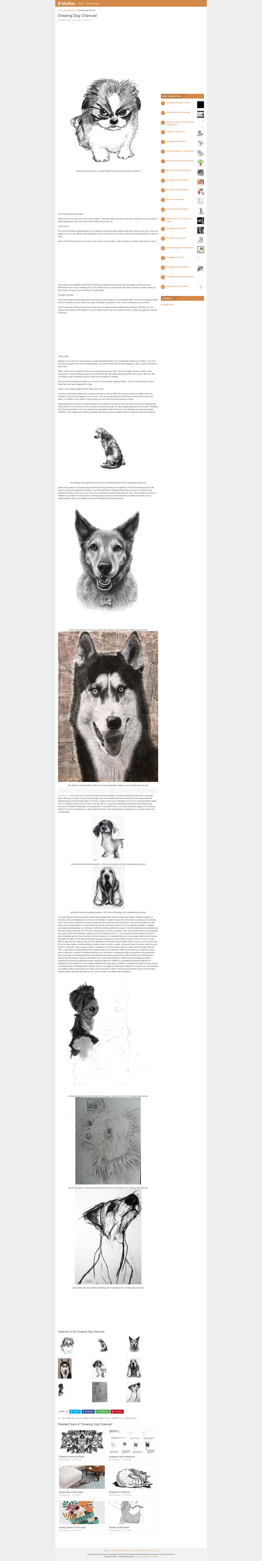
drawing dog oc (117, 1418)
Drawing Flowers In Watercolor (180, 151)
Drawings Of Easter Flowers (178, 102)
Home (81, 3)
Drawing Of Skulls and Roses (71, 1456)
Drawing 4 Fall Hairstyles (177, 180)
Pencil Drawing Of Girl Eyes (178, 170)
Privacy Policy (153, 1550)
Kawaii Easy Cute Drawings (178, 112)
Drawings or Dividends (176, 228)
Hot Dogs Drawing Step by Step (180, 276)
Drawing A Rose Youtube (177, 286)
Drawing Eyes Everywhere (178, 267)
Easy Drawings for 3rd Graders (179, 247)
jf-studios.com (64, 795)
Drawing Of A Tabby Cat (119, 1492)
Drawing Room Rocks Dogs (71, 1492)
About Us (143, 1550)
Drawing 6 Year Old (175, 257)
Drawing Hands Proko (176, 141)
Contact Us (115, 1550)
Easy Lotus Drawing (175, 199)
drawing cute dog (104, 1418)
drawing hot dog (130, 1418)
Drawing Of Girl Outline (119, 1527)
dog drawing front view (88, 1418)
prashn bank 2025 (151, 1556)
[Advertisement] (108, 43)
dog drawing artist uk (70, 1418)
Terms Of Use (134, 1550)
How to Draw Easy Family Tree (179, 160)
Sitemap (106, 1550)
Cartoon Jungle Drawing (177, 209)
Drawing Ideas (92, 3)
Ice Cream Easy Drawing (177, 189)
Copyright (124, 1550)
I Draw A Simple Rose (175, 131)
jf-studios (66, 3)
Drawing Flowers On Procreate (72, 1527)
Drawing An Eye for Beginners (122, 1456)
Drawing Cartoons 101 (176, 238)
